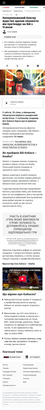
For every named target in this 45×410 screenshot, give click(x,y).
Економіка (34, 7)
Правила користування (30, 368)
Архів (24, 382)
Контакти (26, 378)
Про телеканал (7, 375)
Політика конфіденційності (32, 371)
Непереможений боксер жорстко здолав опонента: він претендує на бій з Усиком (33, 11)
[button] (7, 66)
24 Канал (6, 7)
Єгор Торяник (12, 32)
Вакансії (5, 382)
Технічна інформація (29, 375)
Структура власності (9, 385)
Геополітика (19, 7)
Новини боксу (18, 11)
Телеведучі (6, 378)
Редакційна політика (9, 371)
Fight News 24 (7, 11)
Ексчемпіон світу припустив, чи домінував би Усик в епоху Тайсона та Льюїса (20, 144)
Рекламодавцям (28, 365)
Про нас (5, 365)
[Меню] (4, 3)
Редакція (6, 368)
